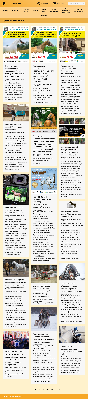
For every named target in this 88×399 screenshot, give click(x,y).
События (40, 210)
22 (43, 390)
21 (39, 390)
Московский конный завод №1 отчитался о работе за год (14, 127)
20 (35, 390)
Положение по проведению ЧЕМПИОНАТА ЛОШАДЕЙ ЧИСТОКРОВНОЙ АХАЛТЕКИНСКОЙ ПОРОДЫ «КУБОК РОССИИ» (43, 74)
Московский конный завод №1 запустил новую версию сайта (71, 214)
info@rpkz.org (62, 3)
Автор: (17, 79)
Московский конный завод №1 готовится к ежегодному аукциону (14, 210)
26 (59, 390)
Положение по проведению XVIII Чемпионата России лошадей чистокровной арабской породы (15, 71)
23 (48, 390)
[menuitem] (6, 10)
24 (52, 390)
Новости (7, 79)
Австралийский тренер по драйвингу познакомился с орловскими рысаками (16, 282)
